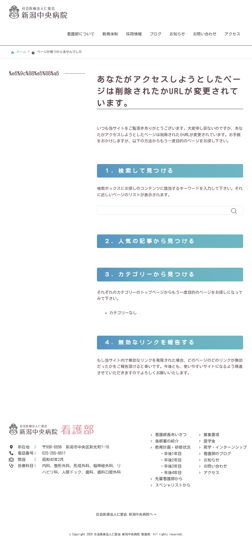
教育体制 (110, 34)
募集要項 (211, 435)
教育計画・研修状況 (172, 447)
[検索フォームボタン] (236, 211)
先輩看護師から (169, 479)
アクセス (232, 34)
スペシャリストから (172, 485)
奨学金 (209, 441)
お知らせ (177, 34)
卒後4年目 (173, 473)
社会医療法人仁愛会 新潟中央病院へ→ (126, 514)
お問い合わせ (205, 34)
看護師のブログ (217, 454)
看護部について (80, 34)
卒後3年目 (173, 466)
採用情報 (134, 34)
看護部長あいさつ (171, 435)
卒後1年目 (173, 454)
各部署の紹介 (167, 441)
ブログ (155, 34)
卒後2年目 (173, 460)
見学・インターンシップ (225, 447)
